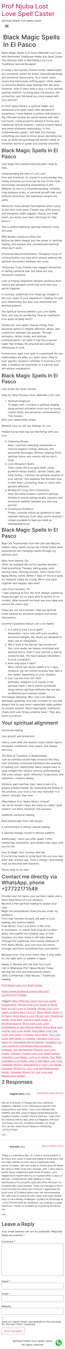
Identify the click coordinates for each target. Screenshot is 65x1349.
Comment (8, 1241)
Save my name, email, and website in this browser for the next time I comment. (31, 1322)
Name (6, 1281)
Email (6, 1293)
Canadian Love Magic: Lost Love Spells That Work (32, 1057)
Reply (4, 1134)
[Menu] (7, 26)
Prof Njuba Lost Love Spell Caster (28, 9)
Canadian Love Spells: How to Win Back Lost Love (32, 1060)
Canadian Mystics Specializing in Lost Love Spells (31, 1064)
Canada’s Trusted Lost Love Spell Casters (35, 1053)
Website (6, 1306)
